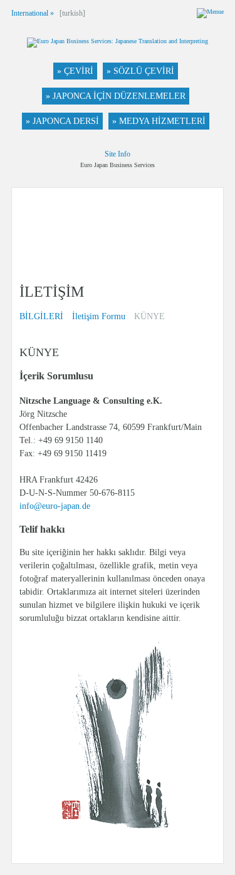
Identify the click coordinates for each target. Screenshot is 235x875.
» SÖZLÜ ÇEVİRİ (140, 71)
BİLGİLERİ (41, 316)
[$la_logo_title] (117, 44)
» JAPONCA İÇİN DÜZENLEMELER (115, 96)
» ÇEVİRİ (75, 71)
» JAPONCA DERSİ (62, 121)
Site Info (117, 154)
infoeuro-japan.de (54, 506)
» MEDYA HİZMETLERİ (159, 121)
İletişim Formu (98, 316)
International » (32, 13)
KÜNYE (149, 316)
